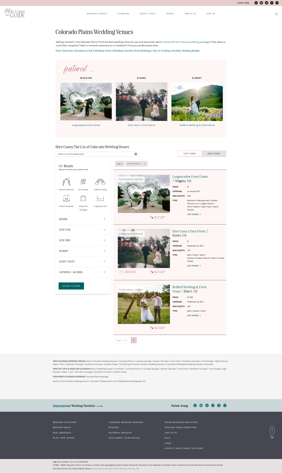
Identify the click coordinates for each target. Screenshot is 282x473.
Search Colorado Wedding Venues (101, 361)
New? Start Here (65, 50)
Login (167, 443)
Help (167, 438)
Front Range (207, 361)
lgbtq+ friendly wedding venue (130, 272)
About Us (190, 14)
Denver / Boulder (160, 361)
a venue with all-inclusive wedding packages (186, 42)
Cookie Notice (113, 469)
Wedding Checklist (123, 50)
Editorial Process (120, 433)
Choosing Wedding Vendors (126, 422)
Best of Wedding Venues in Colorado (107, 369)
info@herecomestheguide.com (131, 381)
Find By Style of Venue (129, 364)
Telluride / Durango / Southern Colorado (84, 364)
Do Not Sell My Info (130, 469)
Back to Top (272, 426)
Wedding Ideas (62, 427)
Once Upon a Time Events (141, 125)
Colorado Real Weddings (97, 377)
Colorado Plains (126, 361)
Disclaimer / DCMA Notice (124, 438)
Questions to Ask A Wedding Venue (93, 50)
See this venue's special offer (160, 217)
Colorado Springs (143, 361)
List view (190, 153)
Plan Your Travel (64, 438)
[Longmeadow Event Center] (86, 102)
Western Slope (110, 364)
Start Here (243, 3)
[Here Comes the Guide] (12, 11)
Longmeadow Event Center (86, 125)
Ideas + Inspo (148, 14)
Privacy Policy (98, 469)
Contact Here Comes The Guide (183, 448)
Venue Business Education (181, 422)
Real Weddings (143, 50)
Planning (123, 14)
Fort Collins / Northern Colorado (185, 361)
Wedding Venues (97, 14)
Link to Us (170, 433)
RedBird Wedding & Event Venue (197, 125)
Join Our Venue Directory (180, 427)
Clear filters (71, 286)
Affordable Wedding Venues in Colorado (195, 364)
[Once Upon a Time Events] (141, 102)
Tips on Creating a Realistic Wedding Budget (176, 50)
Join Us (210, 14)
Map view (214, 153)
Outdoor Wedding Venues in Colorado (158, 364)
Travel (170, 14)
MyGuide (114, 427)
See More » (194, 214)
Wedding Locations (65, 422)
